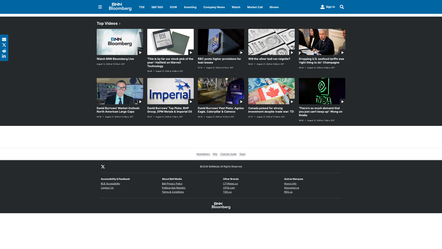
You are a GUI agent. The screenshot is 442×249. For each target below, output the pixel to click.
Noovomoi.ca (291, 187)
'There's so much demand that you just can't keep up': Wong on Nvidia (320, 111)
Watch (236, 7)
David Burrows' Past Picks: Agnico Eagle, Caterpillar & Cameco (221, 109)
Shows (274, 7)
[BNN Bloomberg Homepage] (120, 7)
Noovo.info (290, 183)
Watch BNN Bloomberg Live (115, 59)
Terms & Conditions (173, 191)
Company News (214, 7)
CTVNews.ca (230, 183)
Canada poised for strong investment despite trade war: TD (271, 109)
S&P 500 (157, 7)
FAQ (215, 154)
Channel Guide (228, 154)
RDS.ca (288, 191)
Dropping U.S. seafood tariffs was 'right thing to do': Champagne (321, 60)
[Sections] (100, 6)
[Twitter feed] (103, 166)
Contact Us (107, 187)
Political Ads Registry (174, 187)
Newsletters (203, 154)
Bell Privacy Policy (172, 183)
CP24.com (229, 187)
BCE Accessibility (110, 183)
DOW (173, 7)
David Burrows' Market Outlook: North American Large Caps (118, 109)
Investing (190, 7)
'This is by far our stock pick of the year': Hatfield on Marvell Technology (170, 62)
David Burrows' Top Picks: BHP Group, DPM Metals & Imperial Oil (169, 109)
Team (242, 154)
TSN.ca (227, 191)
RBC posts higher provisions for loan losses (219, 60)
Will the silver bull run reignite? (269, 59)
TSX (142, 7)
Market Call (255, 7)
